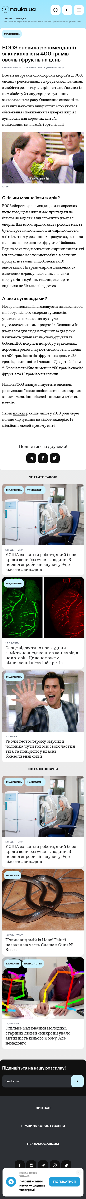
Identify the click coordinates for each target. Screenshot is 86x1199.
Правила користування (43, 1126)
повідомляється (16, 124)
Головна (8, 18)
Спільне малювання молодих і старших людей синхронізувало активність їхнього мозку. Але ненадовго (37, 1036)
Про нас (43, 1108)
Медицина (21, 18)
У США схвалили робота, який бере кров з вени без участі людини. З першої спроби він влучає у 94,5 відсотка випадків (40, 562)
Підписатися (64, 1182)
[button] (56, 10)
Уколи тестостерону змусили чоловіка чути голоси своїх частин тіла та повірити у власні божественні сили (40, 749)
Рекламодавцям (43, 1144)
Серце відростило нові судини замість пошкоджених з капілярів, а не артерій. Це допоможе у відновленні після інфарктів (41, 655)
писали (19, 413)
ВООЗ (61, 67)
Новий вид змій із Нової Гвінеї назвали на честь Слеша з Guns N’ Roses (39, 945)
